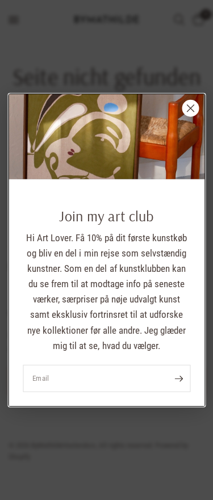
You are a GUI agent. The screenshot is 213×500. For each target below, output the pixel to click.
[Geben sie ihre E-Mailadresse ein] (179, 378)
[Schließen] (190, 107)
